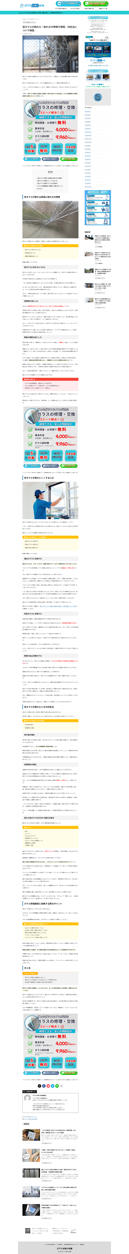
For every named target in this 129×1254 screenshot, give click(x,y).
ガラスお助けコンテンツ (30, 1116)
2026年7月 (88, 111)
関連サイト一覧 (103, 8)
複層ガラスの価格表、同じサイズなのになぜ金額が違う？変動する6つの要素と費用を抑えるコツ (103, 239)
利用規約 (60, 1244)
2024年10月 (88, 142)
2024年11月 (88, 139)
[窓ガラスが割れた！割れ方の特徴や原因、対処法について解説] (52, 1086)
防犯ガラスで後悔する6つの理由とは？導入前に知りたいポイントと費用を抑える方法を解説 (103, 256)
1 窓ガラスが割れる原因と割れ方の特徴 (50, 178)
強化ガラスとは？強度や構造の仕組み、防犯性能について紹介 (58, 606)
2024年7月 (88, 152)
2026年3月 (88, 125)
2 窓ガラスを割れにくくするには (47, 181)
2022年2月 (88, 183)
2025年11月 (88, 132)
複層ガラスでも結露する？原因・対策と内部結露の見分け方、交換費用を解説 (103, 271)
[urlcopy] (61, 1086)
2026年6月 (88, 115)
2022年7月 (88, 166)
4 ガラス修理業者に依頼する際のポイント (50, 186)
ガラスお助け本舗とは (61, 8)
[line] (57, 1086)
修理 (32, 1119)
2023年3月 (88, 159)
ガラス (26, 1119)
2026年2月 (88, 128)
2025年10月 (88, 135)
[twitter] (39, 1086)
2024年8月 (88, 149)
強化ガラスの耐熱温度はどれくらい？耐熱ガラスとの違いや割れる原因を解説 (103, 301)
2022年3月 (88, 180)
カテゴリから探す (75, 8)
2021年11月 (88, 187)
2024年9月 (88, 145)
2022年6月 (88, 169)
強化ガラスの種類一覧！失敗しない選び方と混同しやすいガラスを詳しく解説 (103, 286)
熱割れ (35, 1119)
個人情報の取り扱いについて (71, 1244)
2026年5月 (88, 118)
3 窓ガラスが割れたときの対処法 (47, 183)
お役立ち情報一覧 (89, 8)
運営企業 (82, 1244)
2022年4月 (88, 176)
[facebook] (44, 1086)
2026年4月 (88, 122)
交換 (29, 1119)
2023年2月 (88, 163)
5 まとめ (40, 189)
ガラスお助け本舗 (64, 1248)
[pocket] (48, 1086)
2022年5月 (88, 173)
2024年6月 (88, 156)
